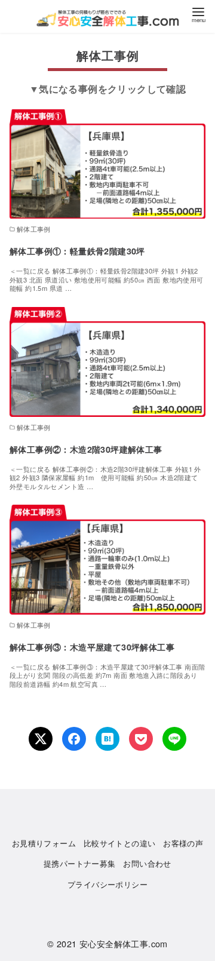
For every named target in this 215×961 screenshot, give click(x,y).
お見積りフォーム (44, 843)
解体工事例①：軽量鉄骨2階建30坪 (77, 251)
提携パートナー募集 (80, 863)
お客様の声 (183, 843)
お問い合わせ (147, 863)
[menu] (198, 14)
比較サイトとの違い (120, 843)
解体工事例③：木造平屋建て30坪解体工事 (92, 647)
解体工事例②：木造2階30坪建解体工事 (86, 449)
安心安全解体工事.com (123, 943)
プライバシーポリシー (107, 884)
